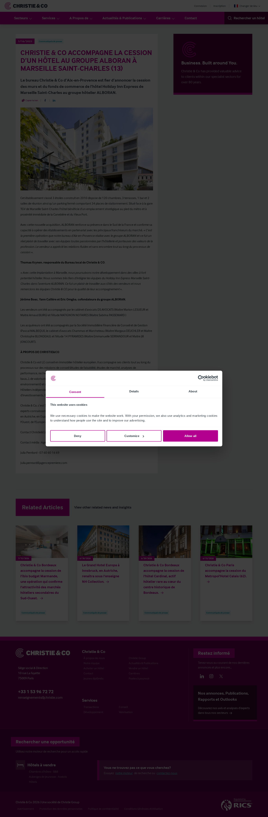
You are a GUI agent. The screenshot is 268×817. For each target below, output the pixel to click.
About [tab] (193, 391)
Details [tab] (134, 391)
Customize (131, 436)
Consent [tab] (75, 391)
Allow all (190, 436)
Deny (77, 436)
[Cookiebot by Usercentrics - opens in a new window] (201, 378)
